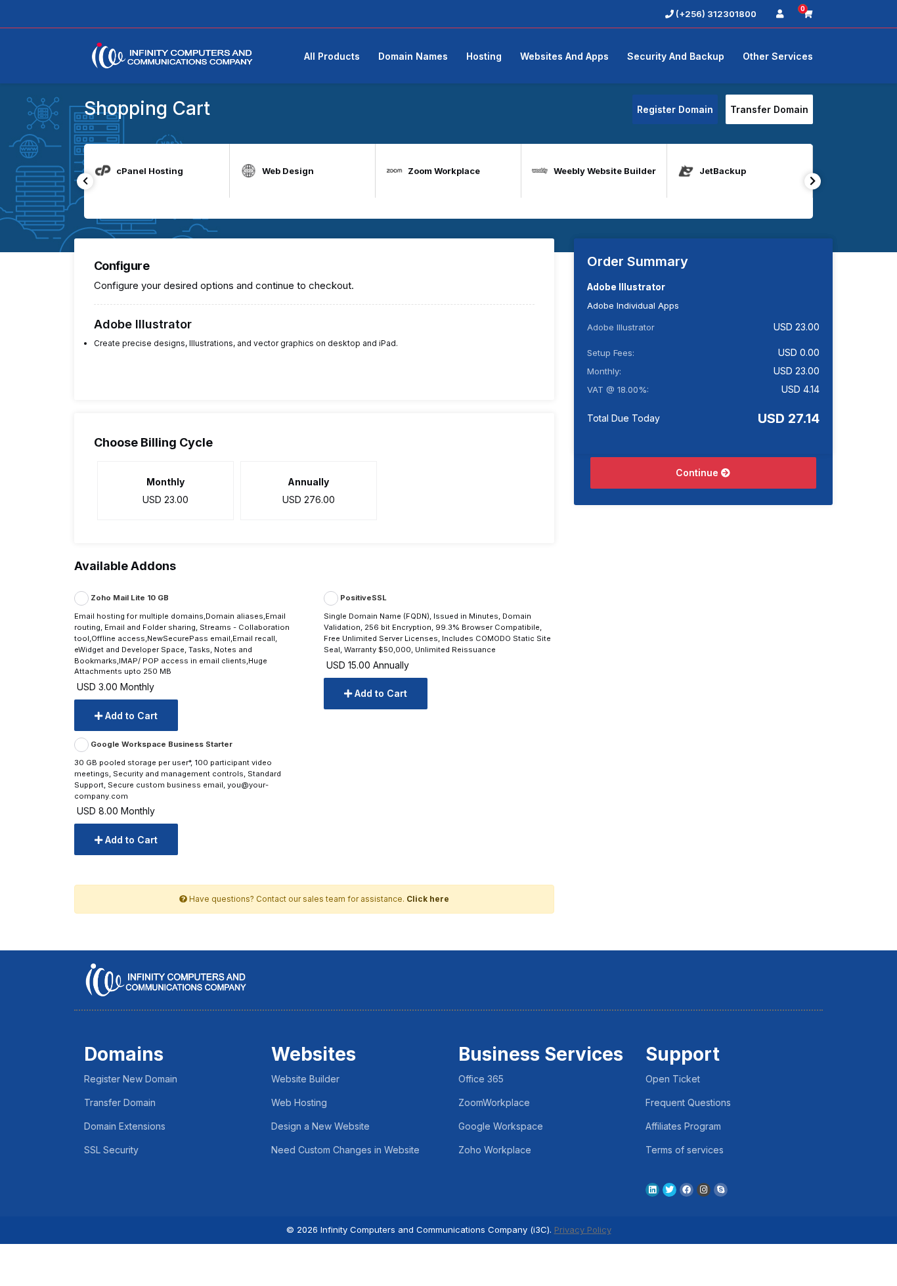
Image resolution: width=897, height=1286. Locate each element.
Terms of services (684, 1149)
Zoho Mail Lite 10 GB (129, 598)
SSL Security (111, 1149)
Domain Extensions (124, 1126)
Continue (698, 472)
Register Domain (675, 109)
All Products (332, 56)
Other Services (778, 56)
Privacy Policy (582, 1229)
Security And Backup (675, 56)
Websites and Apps (564, 56)
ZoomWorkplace (494, 1102)
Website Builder (305, 1078)
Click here (427, 899)
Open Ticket (672, 1078)
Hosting (484, 56)
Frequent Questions (688, 1102)
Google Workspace (500, 1126)
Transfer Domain (769, 109)
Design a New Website (320, 1126)
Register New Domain (130, 1078)
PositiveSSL (362, 598)
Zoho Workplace (494, 1149)
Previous (85, 181)
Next (812, 181)
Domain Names (413, 56)
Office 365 (481, 1078)
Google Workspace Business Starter (160, 744)
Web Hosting (299, 1102)
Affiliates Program (683, 1126)
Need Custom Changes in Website (345, 1149)
